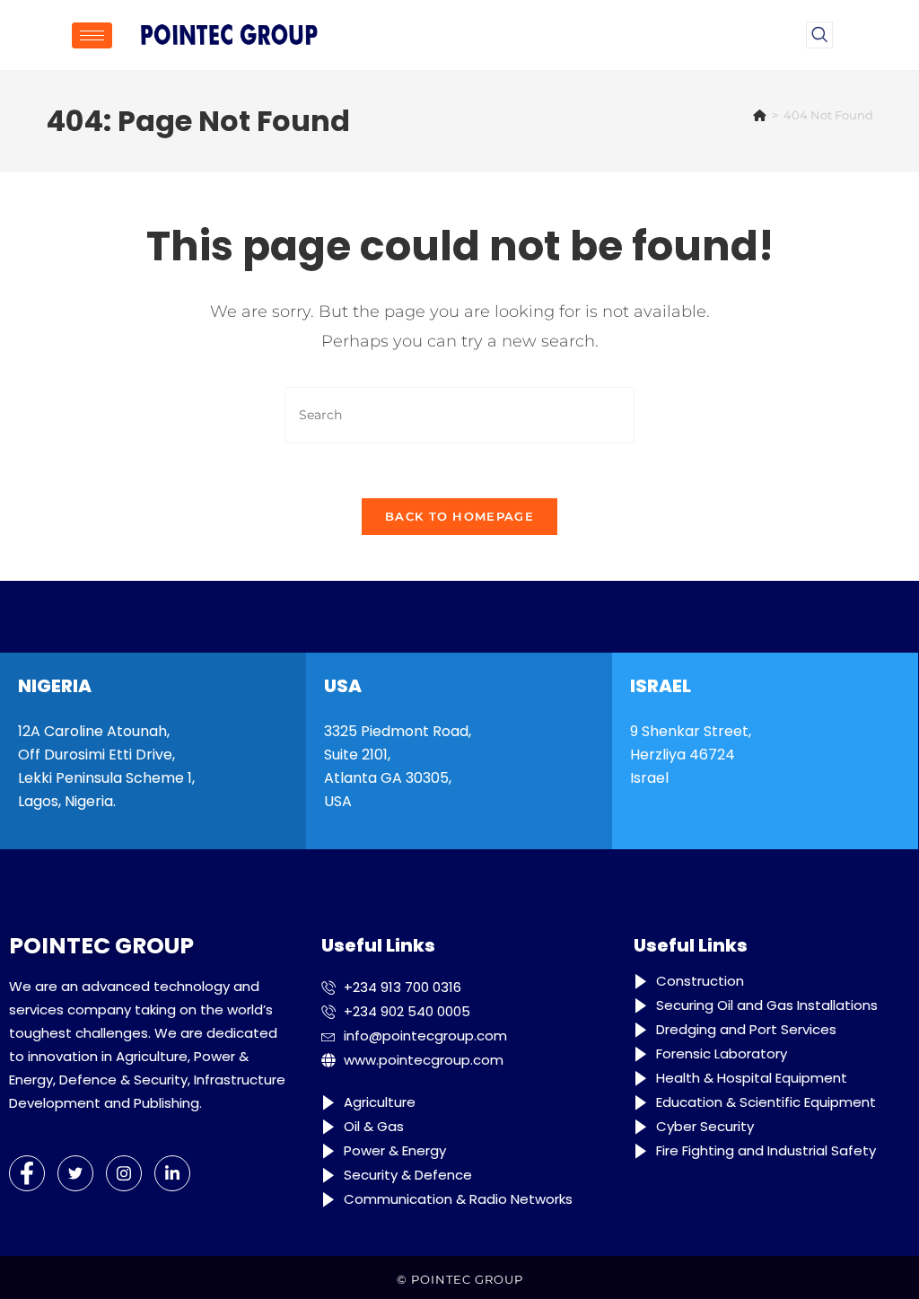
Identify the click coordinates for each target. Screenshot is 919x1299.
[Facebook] (27, 1173)
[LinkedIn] (172, 1173)
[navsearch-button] (819, 35)
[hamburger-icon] (92, 35)
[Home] (759, 115)
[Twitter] (75, 1173)
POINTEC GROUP (467, 1279)
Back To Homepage (459, 516)
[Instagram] (124, 1173)
